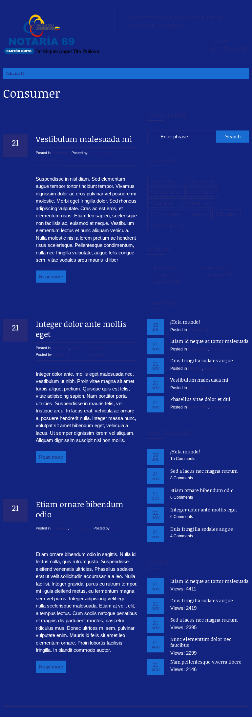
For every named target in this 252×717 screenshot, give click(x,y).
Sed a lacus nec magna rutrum (204, 471)
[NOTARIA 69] (52, 34)
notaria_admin (100, 153)
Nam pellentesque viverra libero (206, 662)
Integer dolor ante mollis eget (81, 328)
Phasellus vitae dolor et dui (200, 399)
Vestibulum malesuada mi (84, 138)
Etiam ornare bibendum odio (79, 509)
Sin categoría (165, 225)
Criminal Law (100, 348)
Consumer (60, 153)
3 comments (50, 159)
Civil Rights (60, 348)
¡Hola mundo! (185, 322)
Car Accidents (166, 192)
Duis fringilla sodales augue (201, 360)
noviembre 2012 (218, 267)
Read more (51, 276)
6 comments (93, 354)
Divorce (198, 214)
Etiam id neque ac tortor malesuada (209, 341)
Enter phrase (174, 136)
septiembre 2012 (219, 274)
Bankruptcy (163, 181)
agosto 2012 (167, 282)
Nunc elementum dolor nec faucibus (200, 642)
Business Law (199, 181)
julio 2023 (164, 267)
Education (226, 214)
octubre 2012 (168, 274)
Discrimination (166, 214)
